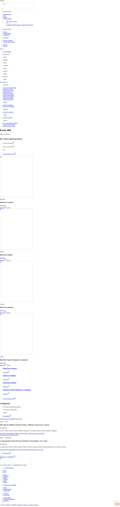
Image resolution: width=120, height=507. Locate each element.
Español (9, 25)
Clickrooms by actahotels (9, 485)
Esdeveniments (7, 14)
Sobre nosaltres (7, 497)
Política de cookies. (22, 505)
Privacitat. (35, 505)
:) (3, 502)
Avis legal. (30, 505)
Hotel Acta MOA (7, 117)
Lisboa (5, 480)
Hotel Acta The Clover (9, 126)
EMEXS (14, 505)
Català (23, 25)
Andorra (5, 479)
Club (4, 15)
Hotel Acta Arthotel (8, 112)
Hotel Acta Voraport (8, 96)
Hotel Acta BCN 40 (8, 99)
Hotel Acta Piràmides (8, 106)
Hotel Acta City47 (8, 89)
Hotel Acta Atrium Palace (9, 87)
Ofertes (5, 17)
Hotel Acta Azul (7, 92)
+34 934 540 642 (8, 468)
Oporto (5, 482)
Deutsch (31, 25)
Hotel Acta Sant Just (8, 90)
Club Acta (5, 37)
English (13, 25)
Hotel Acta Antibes (8, 98)
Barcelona (5, 476)
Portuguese (18, 25)
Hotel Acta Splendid (8, 95)
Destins (5, 475)
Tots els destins (7, 51)
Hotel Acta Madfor (8, 105)
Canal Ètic (6, 500)
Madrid (5, 478)
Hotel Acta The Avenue (9, 124)
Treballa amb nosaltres (9, 42)
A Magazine (6, 35)
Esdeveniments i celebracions (7, 490)
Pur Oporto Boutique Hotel (10, 123)
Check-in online (7, 18)
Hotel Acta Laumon (8, 93)
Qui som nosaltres (7, 40)
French (26, 25)
